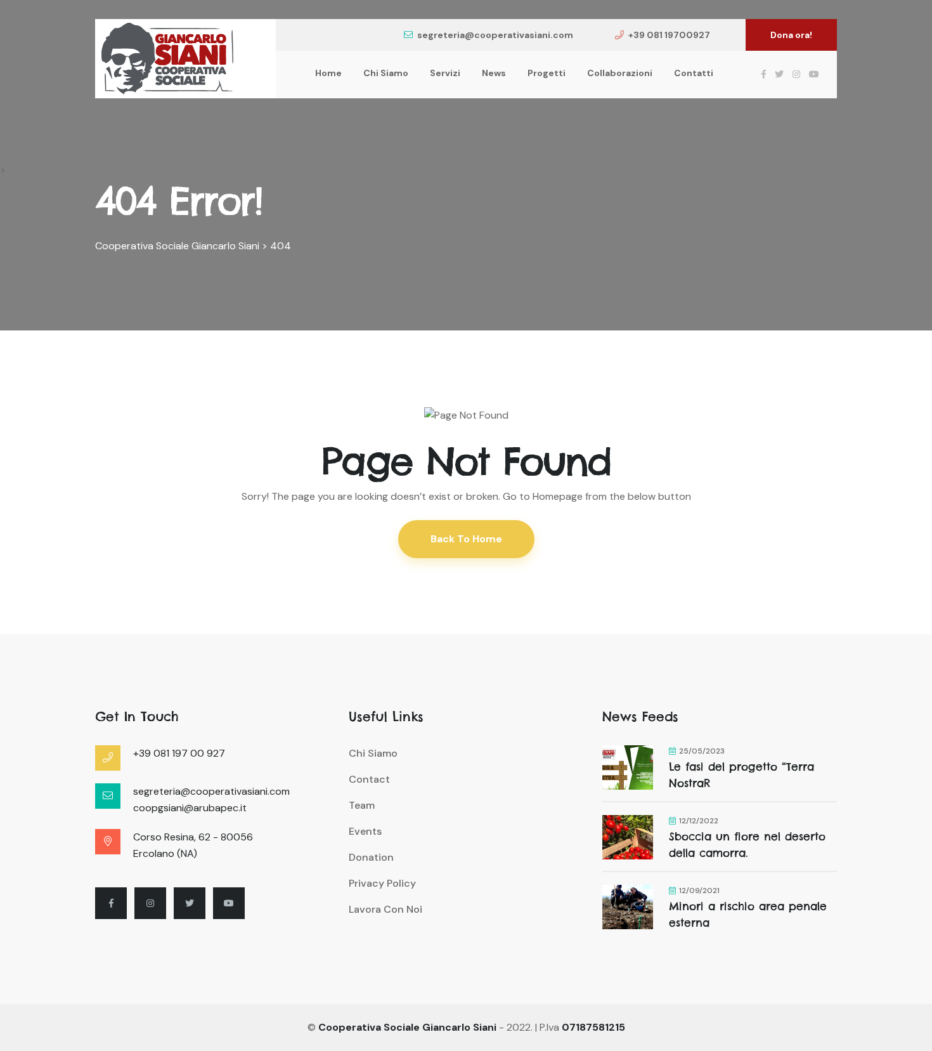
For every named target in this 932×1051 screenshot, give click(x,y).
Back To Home (466, 538)
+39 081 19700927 (669, 35)
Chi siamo (385, 73)
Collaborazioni (619, 73)
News (494, 73)
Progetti (546, 73)
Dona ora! (791, 35)
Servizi (445, 73)
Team (362, 805)
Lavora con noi (385, 909)
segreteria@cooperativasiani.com (495, 35)
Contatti (693, 73)
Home (328, 73)
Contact (369, 779)
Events (365, 831)
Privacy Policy (382, 883)
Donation (371, 857)
